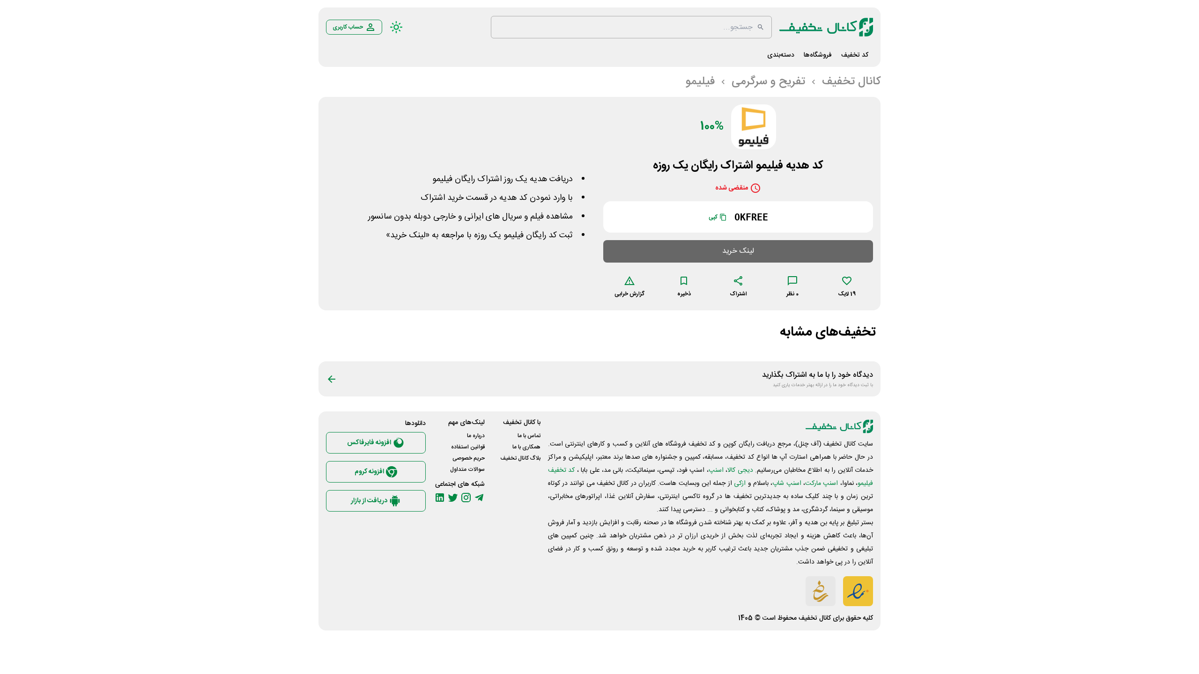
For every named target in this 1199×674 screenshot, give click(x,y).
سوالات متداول (467, 469)
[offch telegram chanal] (479, 497)
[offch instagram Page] (466, 497)
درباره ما (476, 435)
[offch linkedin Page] (439, 497)
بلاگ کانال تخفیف (520, 458)
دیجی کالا (740, 470)
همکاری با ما (526, 447)
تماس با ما (529, 435)
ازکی (740, 483)
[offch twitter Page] (453, 497)
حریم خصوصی (468, 458)
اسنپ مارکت (821, 483)
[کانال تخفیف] (826, 27)
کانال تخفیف (815, 618)
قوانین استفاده (468, 447)
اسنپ (716, 470)
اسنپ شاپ (786, 483)
